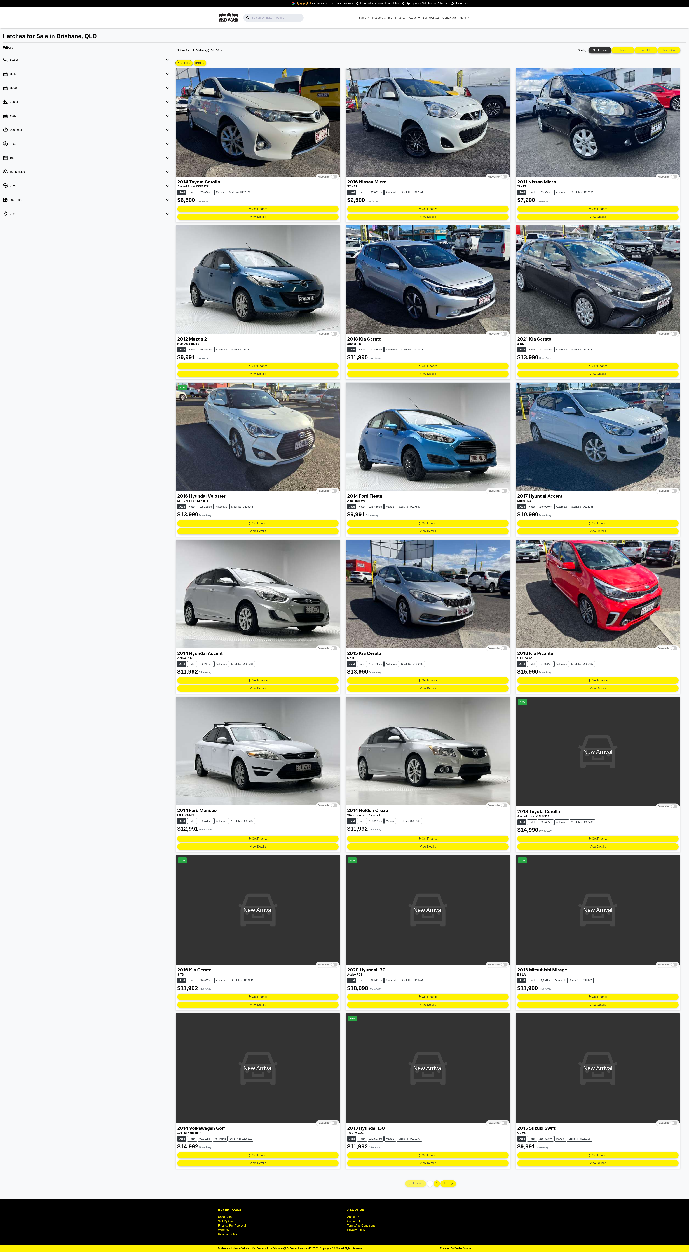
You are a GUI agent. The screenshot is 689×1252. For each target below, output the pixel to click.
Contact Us (449, 17)
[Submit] (247, 18)
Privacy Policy (356, 1229)
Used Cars (225, 1216)
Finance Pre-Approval (232, 1225)
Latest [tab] (623, 50)
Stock (362, 17)
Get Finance (260, 208)
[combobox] (273, 18)
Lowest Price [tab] (646, 50)
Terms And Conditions (361, 1225)
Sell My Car (225, 1221)
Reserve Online (382, 17)
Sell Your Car (431, 17)
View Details (258, 216)
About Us (353, 1216)
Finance (400, 17)
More (463, 17)
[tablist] (634, 50)
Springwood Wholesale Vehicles (427, 3)
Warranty (414, 17)
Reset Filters (184, 63)
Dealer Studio (462, 1248)
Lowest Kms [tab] (669, 50)
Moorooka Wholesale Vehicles (379, 3)
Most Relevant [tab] (600, 50)
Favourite (323, 176)
